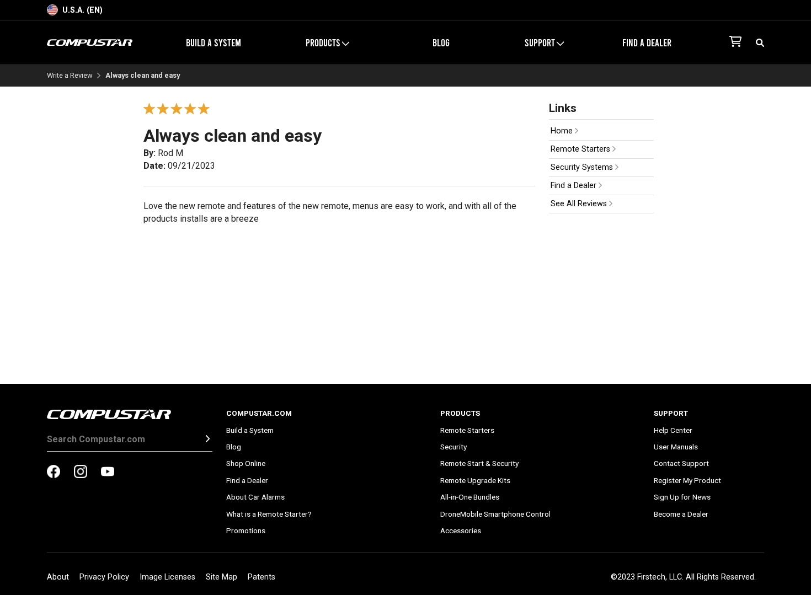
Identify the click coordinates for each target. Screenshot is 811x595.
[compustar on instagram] (80, 472)
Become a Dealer (681, 514)
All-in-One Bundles (469, 496)
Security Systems (583, 167)
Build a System (213, 42)
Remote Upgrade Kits (475, 480)
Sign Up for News (682, 496)
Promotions (245, 530)
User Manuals (676, 446)
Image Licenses (167, 577)
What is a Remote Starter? (269, 514)
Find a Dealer (646, 42)
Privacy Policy (104, 577)
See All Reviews (580, 203)
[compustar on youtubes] (107, 472)
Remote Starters (581, 149)
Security (453, 446)
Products (460, 413)
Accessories (460, 530)
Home (563, 131)
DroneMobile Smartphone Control (495, 514)
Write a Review (70, 75)
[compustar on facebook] (53, 472)
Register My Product (687, 480)
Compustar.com (259, 413)
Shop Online (245, 463)
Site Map (221, 577)
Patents (261, 577)
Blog (441, 42)
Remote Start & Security (479, 463)
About (58, 577)
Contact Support (681, 463)
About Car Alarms (255, 496)
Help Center (673, 430)
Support (671, 413)
